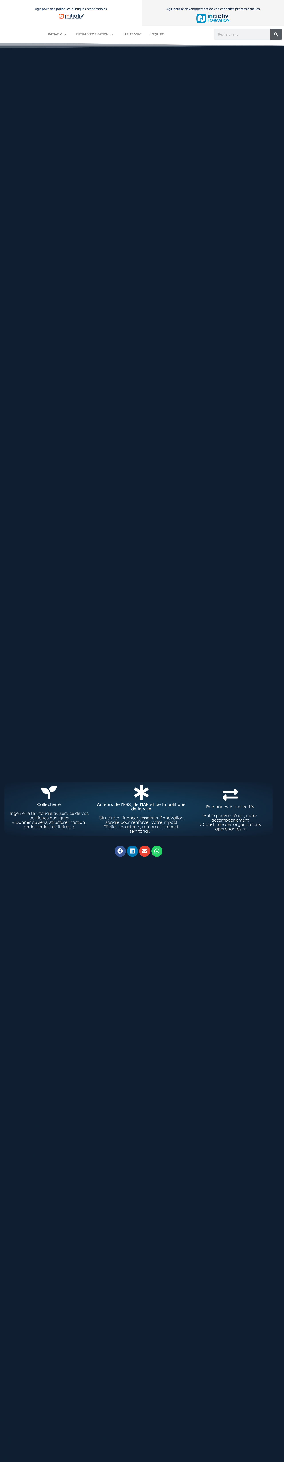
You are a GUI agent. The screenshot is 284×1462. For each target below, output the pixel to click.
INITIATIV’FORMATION (92, 34)
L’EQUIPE (157, 34)
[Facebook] (120, 851)
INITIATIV (55, 34)
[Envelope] (144, 851)
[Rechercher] (276, 34)
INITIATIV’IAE (132, 34)
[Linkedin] (132, 851)
